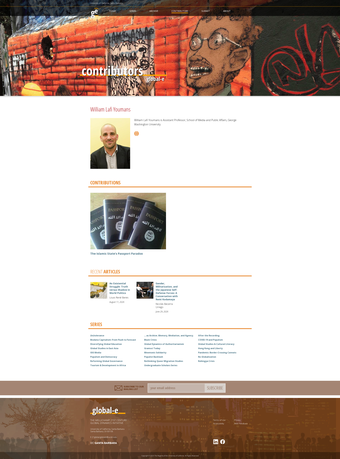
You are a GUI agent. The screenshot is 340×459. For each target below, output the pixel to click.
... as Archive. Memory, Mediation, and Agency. (169, 335)
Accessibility (218, 423)
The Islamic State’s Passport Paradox (116, 253)
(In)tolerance (97, 335)
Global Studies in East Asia (104, 348)
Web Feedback (241, 423)
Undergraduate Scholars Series (160, 365)
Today (112, 11)
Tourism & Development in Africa (108, 365)
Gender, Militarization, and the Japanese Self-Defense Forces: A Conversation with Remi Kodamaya (167, 291)
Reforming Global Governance (106, 361)
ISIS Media (95, 352)
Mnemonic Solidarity (155, 352)
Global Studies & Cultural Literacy (216, 344)
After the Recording (209, 335)
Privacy (237, 420)
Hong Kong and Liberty (210, 348)
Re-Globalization (207, 356)
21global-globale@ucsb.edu (104, 437)
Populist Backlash (153, 356)
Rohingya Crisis (206, 361)
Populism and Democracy (103, 356)
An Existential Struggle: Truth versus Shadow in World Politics (119, 288)
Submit (205, 11)
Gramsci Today (152, 348)
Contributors (179, 11)
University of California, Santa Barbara (106, 3)
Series (132, 11)
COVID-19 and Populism (210, 339)
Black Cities (150, 339)
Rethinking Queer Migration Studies (163, 361)
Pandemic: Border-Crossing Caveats (217, 352)
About (227, 11)
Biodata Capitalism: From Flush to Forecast (113, 339)
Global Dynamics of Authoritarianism (164, 344)
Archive (153, 11)
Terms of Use (219, 420)
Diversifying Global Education (106, 344)
